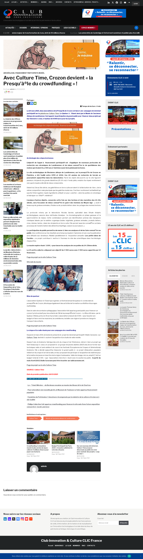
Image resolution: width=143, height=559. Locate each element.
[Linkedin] (9, 518)
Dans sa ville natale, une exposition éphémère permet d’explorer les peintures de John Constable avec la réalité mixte (12, 222)
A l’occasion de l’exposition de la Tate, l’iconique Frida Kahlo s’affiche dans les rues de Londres (13, 289)
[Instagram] (120, 2)
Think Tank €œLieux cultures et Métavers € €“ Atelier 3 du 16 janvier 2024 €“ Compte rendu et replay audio (128, 297)
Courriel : (100, 518)
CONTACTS (67, 2)
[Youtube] (125, 2)
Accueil (7, 2)
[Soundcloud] (129, 2)
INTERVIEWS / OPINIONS (39, 28)
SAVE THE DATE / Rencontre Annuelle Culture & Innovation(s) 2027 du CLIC (125, 87)
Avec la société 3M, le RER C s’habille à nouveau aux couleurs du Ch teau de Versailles (128, 337)
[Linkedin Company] (108, 2)
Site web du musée (34, 262)
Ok (129, 556)
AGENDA (43, 2)
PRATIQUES (56, 28)
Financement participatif (26, 73)
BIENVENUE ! (59, 545)
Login (136, 3)
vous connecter (18, 495)
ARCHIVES (59, 2)
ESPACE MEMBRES (88, 28)
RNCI (50, 2)
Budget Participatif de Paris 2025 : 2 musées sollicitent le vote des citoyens (62, 448)
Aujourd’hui (113, 276)
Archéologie (9, 73)
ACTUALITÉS (9, 28)
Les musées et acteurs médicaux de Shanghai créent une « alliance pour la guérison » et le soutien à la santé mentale (12, 190)
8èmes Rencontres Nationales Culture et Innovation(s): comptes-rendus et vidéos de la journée (127, 284)
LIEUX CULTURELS (70, 28)
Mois (133, 276)
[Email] (35, 103)
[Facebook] (116, 2)
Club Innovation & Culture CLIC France (71, 541)
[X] (112, 2)
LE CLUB (13, 2)
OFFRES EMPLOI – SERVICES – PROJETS (86, 2)
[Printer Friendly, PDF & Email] (8, 92)
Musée (41, 73)
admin (12, 89)
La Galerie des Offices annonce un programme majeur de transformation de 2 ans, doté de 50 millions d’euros (13, 124)
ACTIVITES (23, 2)
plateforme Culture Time (49, 113)
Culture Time (32, 337)
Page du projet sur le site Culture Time (41, 257)
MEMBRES (34, 2)
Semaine (125, 276)
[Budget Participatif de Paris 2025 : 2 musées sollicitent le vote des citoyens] (63, 437)
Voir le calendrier (112, 93)
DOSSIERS (23, 28)
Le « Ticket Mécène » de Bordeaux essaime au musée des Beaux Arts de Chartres (59, 385)
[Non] (141, 556)
